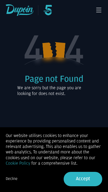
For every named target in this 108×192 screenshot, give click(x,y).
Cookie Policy (18, 163)
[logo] (20, 10)
